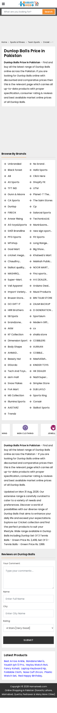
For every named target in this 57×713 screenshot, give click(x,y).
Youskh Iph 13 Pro (14, 665)
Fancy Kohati (11, 668)
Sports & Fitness (17, 42)
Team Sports (34, 42)
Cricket (46, 42)
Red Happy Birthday (30, 676)
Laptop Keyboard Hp (33, 668)
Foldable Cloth (12, 672)
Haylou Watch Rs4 (37, 665)
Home (4, 42)
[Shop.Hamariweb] (28, 3)
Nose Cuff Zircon (33, 672)
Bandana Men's (35, 661)
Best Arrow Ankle (14, 661)
